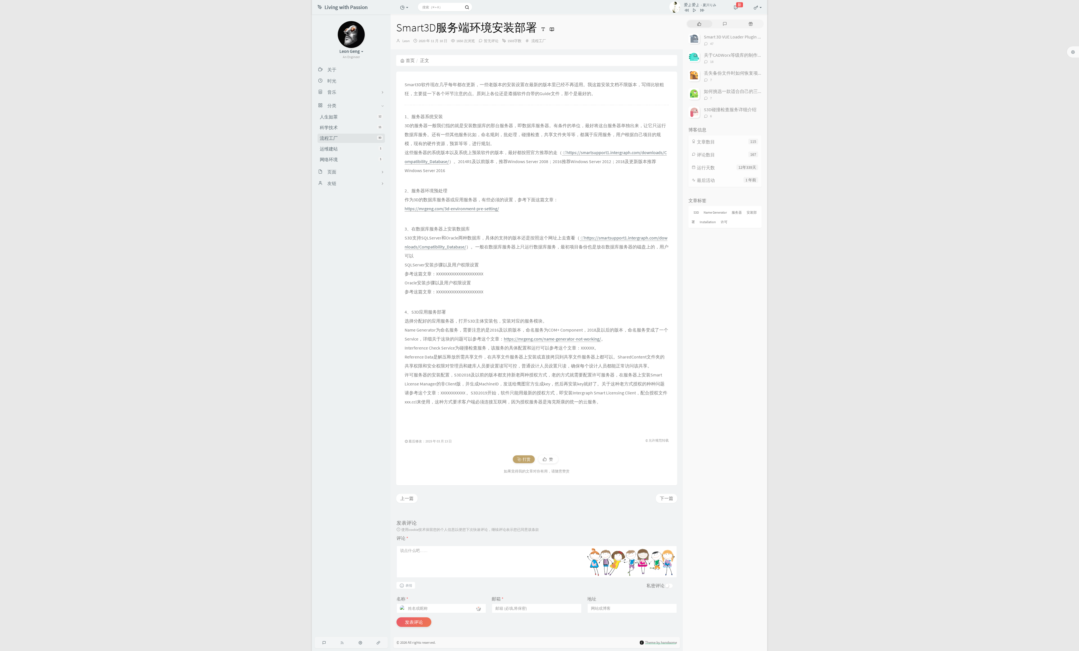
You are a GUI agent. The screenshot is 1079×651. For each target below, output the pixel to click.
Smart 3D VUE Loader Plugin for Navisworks (745, 37)
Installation (708, 222)
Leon (406, 40)
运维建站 (350, 149)
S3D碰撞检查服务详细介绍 (730, 109)
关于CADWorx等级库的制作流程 (735, 55)
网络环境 (350, 159)
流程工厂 (350, 138)
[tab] (699, 24)
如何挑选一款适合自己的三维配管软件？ (744, 91)
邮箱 (498, 599)
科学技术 (350, 127)
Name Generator (715, 212)
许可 (724, 222)
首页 (410, 60)
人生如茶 (350, 117)
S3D (696, 212)
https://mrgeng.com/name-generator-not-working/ (552, 339)
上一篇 (407, 498)
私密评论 (656, 585)
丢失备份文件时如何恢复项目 (733, 73)
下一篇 (666, 498)
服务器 (737, 212)
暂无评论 (491, 40)
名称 (402, 599)
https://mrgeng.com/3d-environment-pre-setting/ (452, 208)
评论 (402, 538)
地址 (591, 599)
